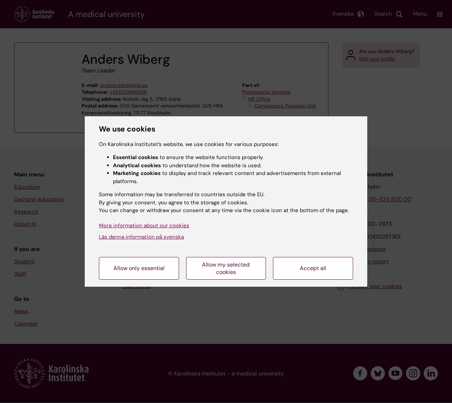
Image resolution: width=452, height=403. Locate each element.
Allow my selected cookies (226, 268)
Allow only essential (139, 268)
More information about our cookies (144, 225)
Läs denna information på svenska (141, 236)
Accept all (313, 268)
